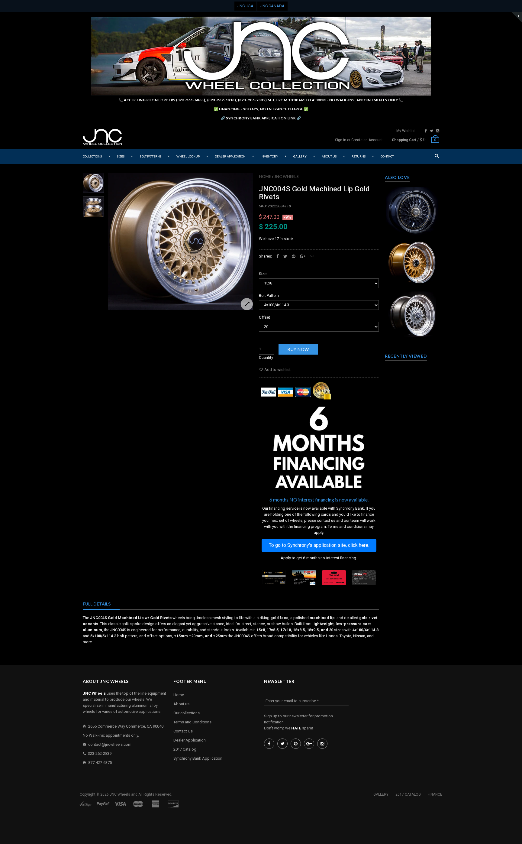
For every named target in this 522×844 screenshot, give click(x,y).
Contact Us (183, 731)
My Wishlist (406, 131)
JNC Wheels (286, 176)
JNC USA (245, 6)
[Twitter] (431, 131)
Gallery (380, 794)
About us (181, 704)
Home (265, 176)
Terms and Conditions (192, 722)
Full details (97, 603)
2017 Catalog (184, 749)
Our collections (186, 713)
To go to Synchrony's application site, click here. (319, 545)
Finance (435, 794)
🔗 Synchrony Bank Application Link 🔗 (261, 118)
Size (262, 273)
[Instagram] (437, 131)
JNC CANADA (272, 6)
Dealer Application (189, 740)
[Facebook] (426, 131)
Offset (264, 317)
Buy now (298, 349)
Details (413, 228)
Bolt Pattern (269, 295)
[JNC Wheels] (102, 137)
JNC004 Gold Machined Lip (412, 260)
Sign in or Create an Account (359, 140)
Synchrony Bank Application (197, 758)
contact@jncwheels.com (109, 744)
